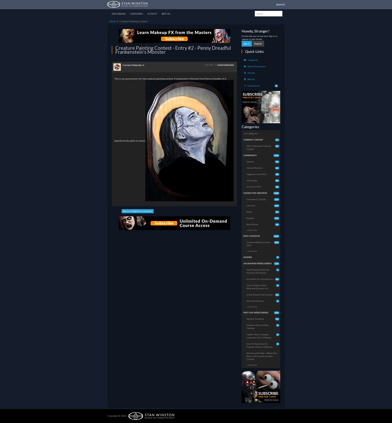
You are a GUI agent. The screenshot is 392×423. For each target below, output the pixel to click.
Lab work (262, 205)
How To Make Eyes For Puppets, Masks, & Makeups (262, 345)
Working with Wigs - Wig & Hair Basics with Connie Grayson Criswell (261, 356)
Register (136, 211)
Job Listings (262, 180)
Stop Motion (262, 224)
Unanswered (262, 85)
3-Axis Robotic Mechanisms (262, 294)
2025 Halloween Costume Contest (262, 147)
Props (262, 212)
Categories (136, 13)
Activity (152, 13)
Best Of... (166, 13)
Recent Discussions (256, 66)
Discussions (118, 13)
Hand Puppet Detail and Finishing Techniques (262, 271)
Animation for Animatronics (262, 279)
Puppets (262, 218)
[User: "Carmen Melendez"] (118, 67)
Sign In (280, 4)
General (262, 161)
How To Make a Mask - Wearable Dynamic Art (262, 287)
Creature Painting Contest (226, 65)
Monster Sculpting (262, 319)
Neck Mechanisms (262, 301)
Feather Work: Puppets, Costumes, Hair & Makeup (262, 336)
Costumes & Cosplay (262, 199)
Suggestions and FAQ (262, 174)
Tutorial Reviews (262, 168)
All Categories (251, 133)
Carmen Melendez (132, 65)
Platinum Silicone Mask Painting (262, 326)
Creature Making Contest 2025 (262, 244)
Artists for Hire (262, 186)
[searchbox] (269, 14)
